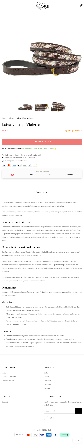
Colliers (46, 373)
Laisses (46, 377)
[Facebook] (46, 418)
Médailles (47, 380)
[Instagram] (51, 418)
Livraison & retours (9, 377)
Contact (5, 402)
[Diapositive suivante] (79, 57)
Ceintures (47, 384)
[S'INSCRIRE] (78, 411)
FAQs (4, 373)
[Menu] (3, 6)
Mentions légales (8, 380)
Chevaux (47, 388)
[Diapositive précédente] (5, 57)
